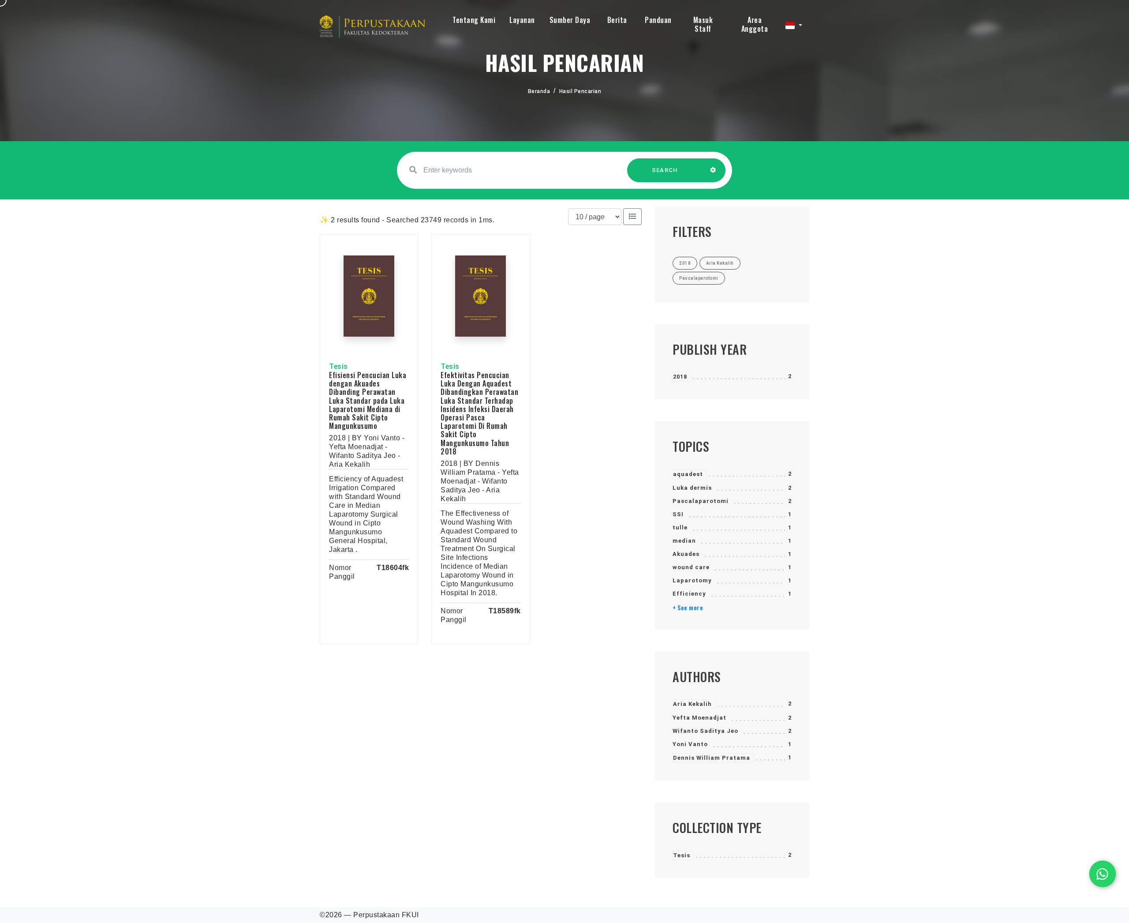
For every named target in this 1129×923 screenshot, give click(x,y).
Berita (617, 20)
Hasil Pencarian (580, 91)
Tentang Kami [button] (473, 20)
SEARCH (665, 170)
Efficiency (689, 593)
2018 (680, 376)
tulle (680, 527)
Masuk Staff (703, 24)
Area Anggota (754, 24)
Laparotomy (692, 580)
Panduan (658, 20)
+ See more (688, 607)
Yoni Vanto (690, 744)
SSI (678, 514)
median (684, 540)
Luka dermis (692, 487)
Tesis (681, 855)
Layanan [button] (522, 20)
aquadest (688, 474)
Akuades (686, 554)
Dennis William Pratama (711, 757)
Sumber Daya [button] (570, 20)
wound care (691, 567)
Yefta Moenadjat (699, 717)
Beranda (539, 91)
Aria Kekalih (692, 704)
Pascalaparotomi (701, 501)
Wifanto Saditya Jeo (705, 731)
